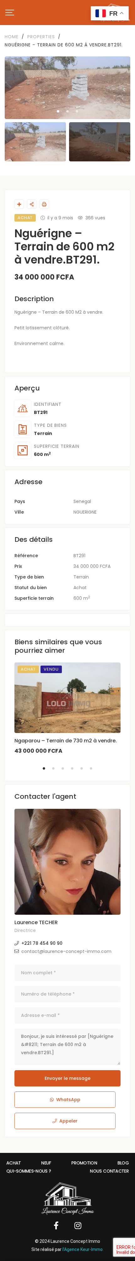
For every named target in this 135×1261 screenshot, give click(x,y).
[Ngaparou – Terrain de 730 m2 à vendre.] (67, 697)
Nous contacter (109, 1171)
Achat (80, 587)
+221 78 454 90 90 (41, 943)
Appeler (68, 1121)
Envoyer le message (67, 1078)
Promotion (84, 1163)
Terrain (43, 433)
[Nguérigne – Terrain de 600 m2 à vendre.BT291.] (67, 862)
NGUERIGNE (85, 512)
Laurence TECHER (36, 922)
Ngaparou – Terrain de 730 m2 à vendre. (65, 740)
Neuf (46, 1163)
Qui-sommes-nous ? (28, 1171)
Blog (123, 1163)
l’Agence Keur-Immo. (83, 1249)
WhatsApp (68, 1099)
